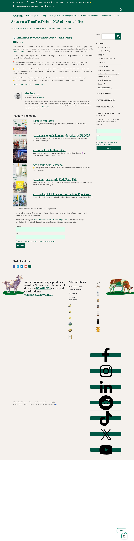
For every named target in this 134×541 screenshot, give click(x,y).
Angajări (72, 2)
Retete (100, 84)
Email (17, 234)
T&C (25, 404)
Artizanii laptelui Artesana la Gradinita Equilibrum (62, 194)
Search (98, 35)
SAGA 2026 (50, 6)
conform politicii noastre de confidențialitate (50, 220)
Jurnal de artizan (43, 2)
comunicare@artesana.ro (38, 294)
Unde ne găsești (21, 2)
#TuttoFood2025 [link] (36, 84)
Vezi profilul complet (43, 107)
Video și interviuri (103, 88)
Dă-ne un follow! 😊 (85, 2)
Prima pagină (15, 28)
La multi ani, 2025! (43, 121)
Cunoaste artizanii (103, 66)
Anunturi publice (103, 47)
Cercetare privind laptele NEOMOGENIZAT (30, 6)
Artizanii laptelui (32, 16)
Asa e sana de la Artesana (48, 165)
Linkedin (43, 109)
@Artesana (40, 97)
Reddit (29, 266)
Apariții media (102, 51)
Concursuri (101, 62)
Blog (44, 16)
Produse (31, 2)
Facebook (14, 266)
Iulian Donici (30, 93)
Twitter (18, 266)
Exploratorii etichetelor (105, 70)
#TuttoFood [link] (25, 84)
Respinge (110, 535)
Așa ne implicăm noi (89, 16)
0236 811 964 (43, 288)
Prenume (18, 226)
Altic (53, 402)
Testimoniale (106, 16)
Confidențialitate (17, 404)
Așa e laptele (53, 16)
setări (59, 539)
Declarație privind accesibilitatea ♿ (46, 404)
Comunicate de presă (105, 58)
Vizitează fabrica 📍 (59, 2)
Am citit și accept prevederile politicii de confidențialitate (36, 241)
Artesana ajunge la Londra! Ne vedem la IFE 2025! (61, 135)
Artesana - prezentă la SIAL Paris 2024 (55, 179)
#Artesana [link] (16, 84)
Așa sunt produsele (69, 16)
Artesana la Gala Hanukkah (49, 150)
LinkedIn (22, 266)
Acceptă (98, 535)
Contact (116, 16)
